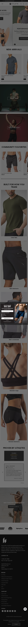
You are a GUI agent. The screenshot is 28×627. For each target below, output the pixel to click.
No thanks (7, 320)
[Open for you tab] (25, 609)
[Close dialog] (26, 304)
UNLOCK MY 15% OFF (7, 318)
